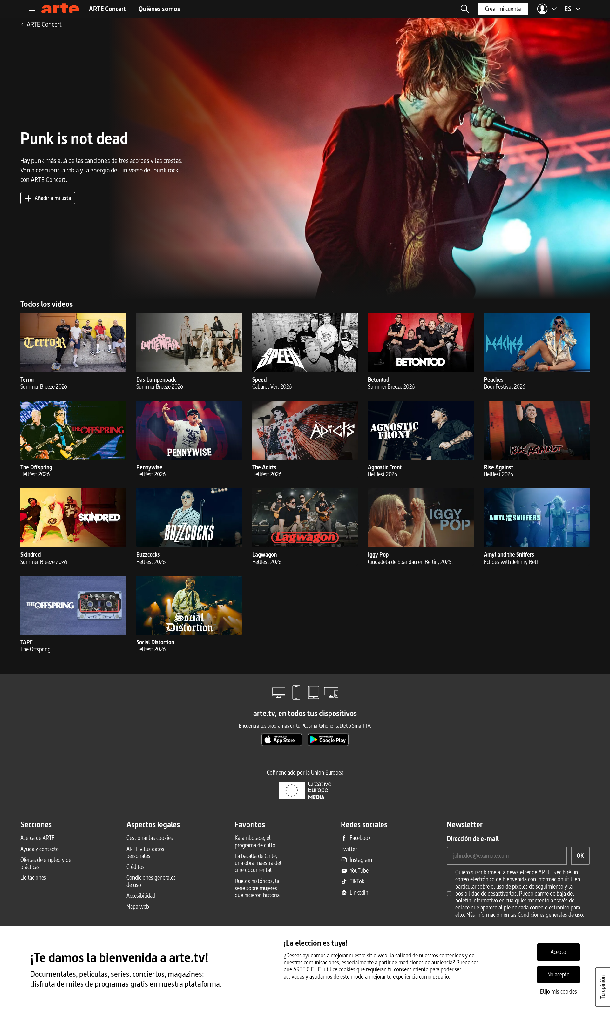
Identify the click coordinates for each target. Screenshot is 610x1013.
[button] (465, 9)
